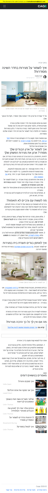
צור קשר (9, 490)
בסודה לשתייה (34, 235)
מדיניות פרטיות (19, 490)
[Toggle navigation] (4, 6)
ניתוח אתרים (42, 490)
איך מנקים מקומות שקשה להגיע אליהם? (22, 327)
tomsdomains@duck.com (36, 1)
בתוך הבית (43, 62)
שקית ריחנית (26, 141)
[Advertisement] (24, 34)
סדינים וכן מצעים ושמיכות (23, 246)
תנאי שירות (31, 490)
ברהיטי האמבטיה (11, 287)
